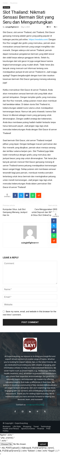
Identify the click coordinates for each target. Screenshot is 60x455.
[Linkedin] (30, 411)
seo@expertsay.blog (35, 405)
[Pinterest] (37, 411)
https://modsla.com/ (38, 39)
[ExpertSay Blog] (30, 345)
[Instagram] (22, 411)
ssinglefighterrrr (12, 27)
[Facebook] (15, 411)
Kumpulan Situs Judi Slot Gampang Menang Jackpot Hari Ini (15, 212)
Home (5, 3)
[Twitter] (45, 411)
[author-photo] (30, 238)
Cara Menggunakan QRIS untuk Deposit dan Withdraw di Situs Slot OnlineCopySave (44, 212)
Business (13, 3)
